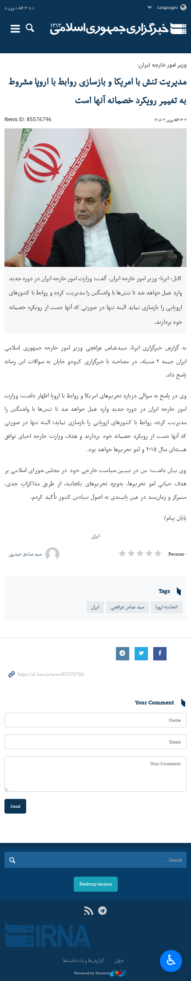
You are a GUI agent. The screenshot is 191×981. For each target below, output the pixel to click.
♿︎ (171, 960)
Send (15, 806)
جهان (119, 960)
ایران (96, 536)
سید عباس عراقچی (127, 607)
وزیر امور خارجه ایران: (162, 65)
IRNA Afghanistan (109, 29)
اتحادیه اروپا (166, 607)
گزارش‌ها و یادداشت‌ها (83, 960)
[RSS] (89, 911)
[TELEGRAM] (102, 911)
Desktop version (96, 884)
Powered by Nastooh (92, 973)
